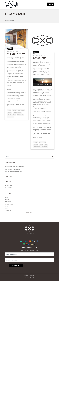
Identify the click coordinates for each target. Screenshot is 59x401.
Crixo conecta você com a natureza (14, 166)
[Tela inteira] (50, 84)
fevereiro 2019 (8, 187)
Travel (9, 114)
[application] (42, 82)
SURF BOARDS (21, 110)
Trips (14, 114)
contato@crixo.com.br (30, 233)
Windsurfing (20, 114)
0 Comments (11, 117)
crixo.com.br (15, 105)
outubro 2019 (8, 185)
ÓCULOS (14, 110)
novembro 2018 (8, 189)
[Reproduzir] (35, 84)
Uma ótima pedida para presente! (13, 171)
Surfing (10, 112)
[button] (42, 82)
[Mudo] (47, 84)
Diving (9, 110)
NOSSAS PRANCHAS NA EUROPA (12, 169)
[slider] (41, 84)
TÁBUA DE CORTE (17, 112)
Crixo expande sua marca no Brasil (40, 57)
